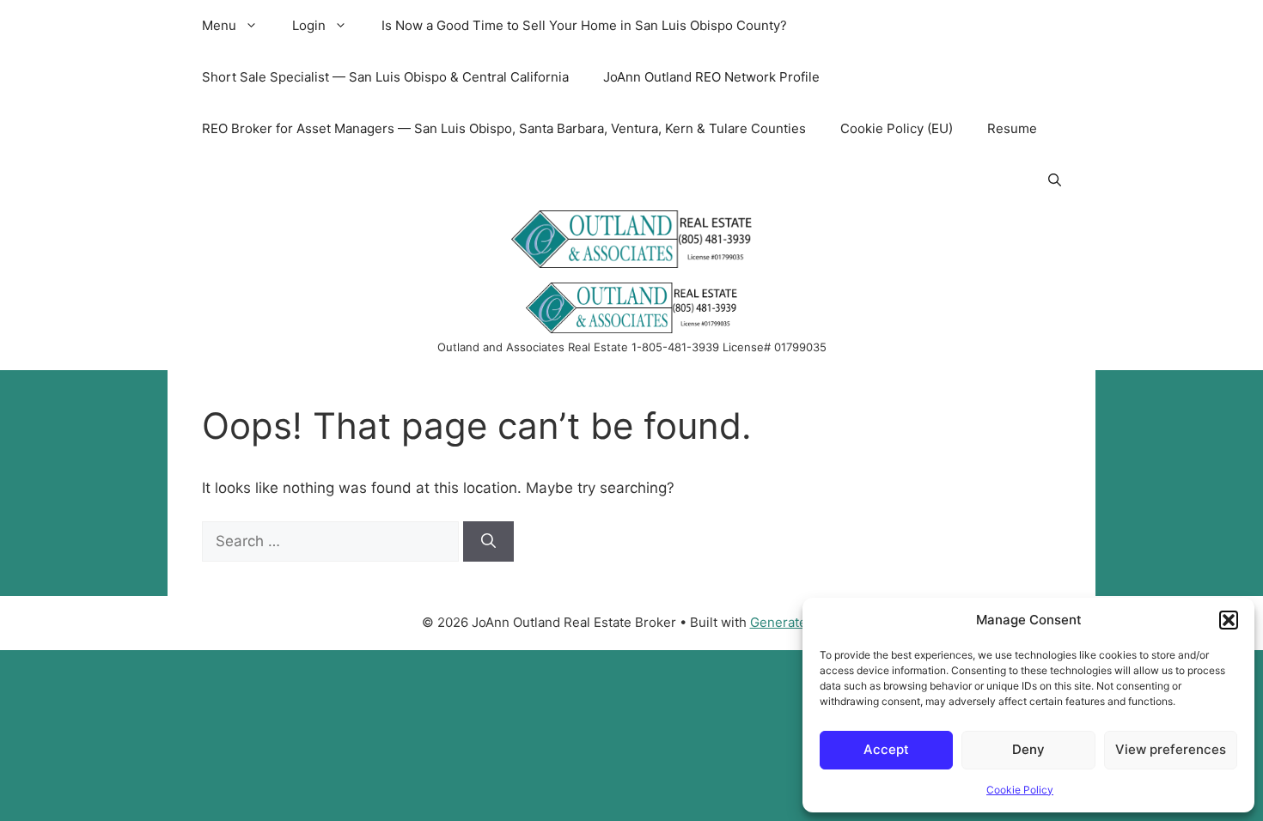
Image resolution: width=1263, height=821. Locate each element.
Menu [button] (219, 25)
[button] (1228, 620)
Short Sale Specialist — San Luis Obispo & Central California (385, 77)
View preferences (1170, 749)
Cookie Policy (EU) (896, 128)
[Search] (488, 542)
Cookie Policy (1019, 789)
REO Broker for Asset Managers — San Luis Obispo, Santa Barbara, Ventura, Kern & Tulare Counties (504, 128)
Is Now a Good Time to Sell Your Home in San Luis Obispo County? (584, 25)
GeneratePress (796, 622)
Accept (886, 749)
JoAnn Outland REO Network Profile (711, 77)
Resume (1012, 128)
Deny (1028, 749)
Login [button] (309, 25)
